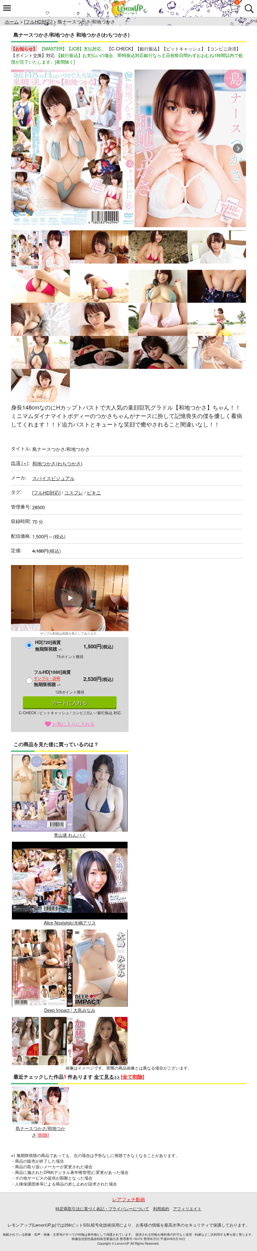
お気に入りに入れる (73, 723)
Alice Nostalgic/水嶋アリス (70, 922)
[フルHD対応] (38, 21)
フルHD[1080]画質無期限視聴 (52, 678)
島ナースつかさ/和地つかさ (40, 1131)
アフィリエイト (187, 1209)
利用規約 (161, 1209)
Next (238, 149)
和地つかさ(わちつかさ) (57, 463)
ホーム (12, 21)
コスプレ (73, 492)
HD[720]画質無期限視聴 (48, 645)
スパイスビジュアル (53, 478)
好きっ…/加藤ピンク (70, 1097)
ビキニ (94, 492)
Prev (19, 149)
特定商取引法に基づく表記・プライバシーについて (102, 1209)
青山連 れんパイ (70, 835)
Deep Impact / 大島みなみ (69, 1010)
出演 (19, 462)
